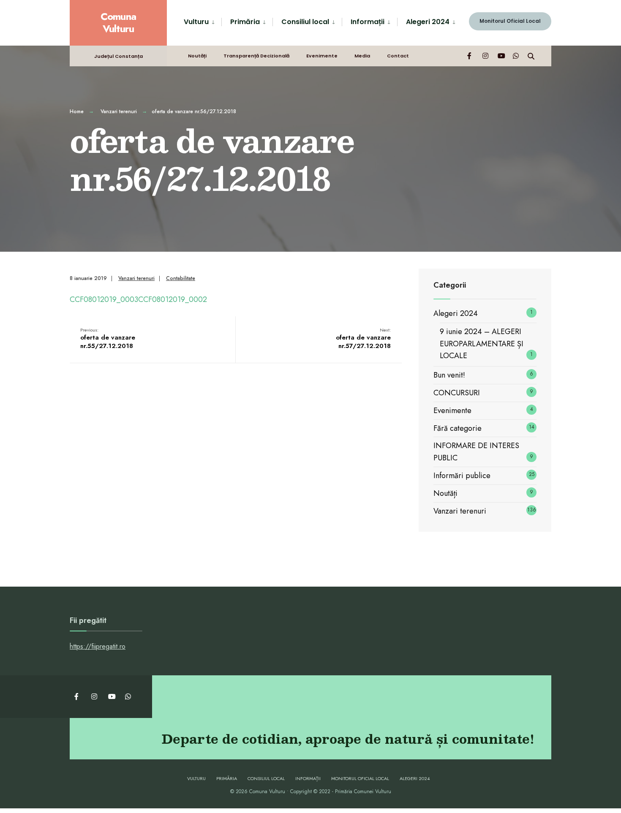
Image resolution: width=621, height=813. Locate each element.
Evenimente (322, 55)
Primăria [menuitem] (245, 22)
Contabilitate (180, 278)
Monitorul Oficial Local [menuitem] (510, 20)
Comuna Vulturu (118, 22)
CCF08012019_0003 (104, 299)
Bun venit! (449, 375)
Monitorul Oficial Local (360, 778)
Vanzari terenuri (119, 111)
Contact (398, 55)
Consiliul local (266, 778)
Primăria (226, 778)
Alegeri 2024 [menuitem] (427, 22)
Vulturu (196, 778)
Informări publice (461, 475)
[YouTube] (500, 55)
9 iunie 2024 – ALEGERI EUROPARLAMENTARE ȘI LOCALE (481, 344)
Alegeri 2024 (455, 313)
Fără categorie (457, 428)
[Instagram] (485, 55)
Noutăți (197, 55)
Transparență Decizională (256, 55)
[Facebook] (470, 55)
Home (77, 111)
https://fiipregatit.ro (97, 646)
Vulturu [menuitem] (196, 22)
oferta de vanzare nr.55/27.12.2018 (107, 338)
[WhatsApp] (515, 55)
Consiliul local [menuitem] (305, 22)
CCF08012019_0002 (172, 299)
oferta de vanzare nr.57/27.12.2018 (363, 338)
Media (362, 55)
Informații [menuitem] (367, 22)
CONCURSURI (456, 392)
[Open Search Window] (531, 55)
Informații (308, 778)
